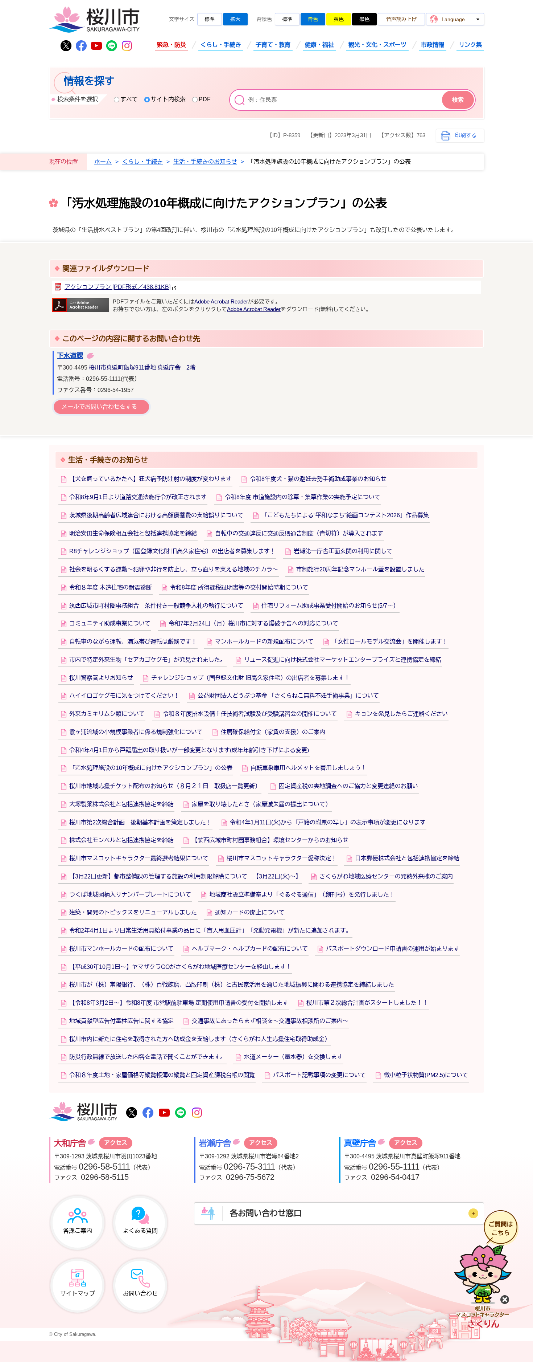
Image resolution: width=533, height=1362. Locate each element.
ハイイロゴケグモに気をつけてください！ (124, 696)
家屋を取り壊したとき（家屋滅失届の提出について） (261, 804)
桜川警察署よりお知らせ (101, 678)
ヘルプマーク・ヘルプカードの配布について (250, 949)
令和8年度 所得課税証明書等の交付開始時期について (239, 587)
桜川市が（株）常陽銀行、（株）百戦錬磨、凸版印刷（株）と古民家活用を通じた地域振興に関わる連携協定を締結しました (231, 985)
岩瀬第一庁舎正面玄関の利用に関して (343, 551)
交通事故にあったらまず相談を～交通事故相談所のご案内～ (270, 1021)
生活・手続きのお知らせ (205, 162)
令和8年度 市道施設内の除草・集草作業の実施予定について (302, 497)
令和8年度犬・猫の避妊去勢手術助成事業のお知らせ (318, 479)
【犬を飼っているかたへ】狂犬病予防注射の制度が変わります (150, 479)
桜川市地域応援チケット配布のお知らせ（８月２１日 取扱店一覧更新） (165, 786)
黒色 (364, 19)
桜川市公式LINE (111, 45)
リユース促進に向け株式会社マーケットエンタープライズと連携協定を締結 (342, 660)
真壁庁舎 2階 (176, 367)
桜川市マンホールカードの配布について (121, 949)
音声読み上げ (401, 19)
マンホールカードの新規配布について (264, 642)
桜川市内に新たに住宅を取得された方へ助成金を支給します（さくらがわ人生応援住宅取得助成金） (199, 1039)
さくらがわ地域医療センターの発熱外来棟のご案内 (386, 876)
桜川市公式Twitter (66, 45)
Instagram (126, 45)
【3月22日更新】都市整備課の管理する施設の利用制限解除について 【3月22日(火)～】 (185, 876)
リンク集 (470, 45)
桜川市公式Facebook (81, 45)
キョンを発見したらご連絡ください (401, 714)
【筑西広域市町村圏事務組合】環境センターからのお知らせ (270, 840)
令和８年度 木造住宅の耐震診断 (110, 587)
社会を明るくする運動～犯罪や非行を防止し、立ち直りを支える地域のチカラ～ (173, 569)
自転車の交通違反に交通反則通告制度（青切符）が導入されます (299, 533)
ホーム (103, 162)
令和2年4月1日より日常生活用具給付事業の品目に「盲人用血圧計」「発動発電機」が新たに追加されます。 (210, 930)
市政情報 (432, 45)
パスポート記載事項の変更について (319, 1075)
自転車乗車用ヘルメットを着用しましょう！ (309, 768)
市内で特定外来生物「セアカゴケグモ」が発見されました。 (147, 660)
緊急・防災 (171, 45)
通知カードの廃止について (250, 912)
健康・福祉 (319, 45)
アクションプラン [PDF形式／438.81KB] (117, 287)
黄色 (339, 19)
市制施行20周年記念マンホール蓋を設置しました (360, 569)
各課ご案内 (77, 1231)
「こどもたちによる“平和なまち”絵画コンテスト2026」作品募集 (345, 515)
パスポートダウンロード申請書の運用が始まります (392, 949)
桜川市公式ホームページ (94, 20)
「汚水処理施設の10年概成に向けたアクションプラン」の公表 (150, 768)
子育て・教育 (273, 45)
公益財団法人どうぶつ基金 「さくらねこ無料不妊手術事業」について (288, 696)
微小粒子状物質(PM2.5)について (426, 1075)
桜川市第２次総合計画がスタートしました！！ (367, 1003)
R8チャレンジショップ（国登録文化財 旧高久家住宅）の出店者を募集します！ (172, 551)
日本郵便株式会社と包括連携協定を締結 (407, 858)
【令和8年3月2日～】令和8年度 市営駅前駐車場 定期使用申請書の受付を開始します (178, 1003)
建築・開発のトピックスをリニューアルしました (133, 912)
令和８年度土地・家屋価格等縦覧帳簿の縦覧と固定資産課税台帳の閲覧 (162, 1075)
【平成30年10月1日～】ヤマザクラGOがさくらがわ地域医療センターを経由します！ (180, 967)
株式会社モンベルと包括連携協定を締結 (121, 840)
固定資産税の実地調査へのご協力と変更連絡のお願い (348, 786)
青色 (313, 19)
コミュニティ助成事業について (109, 623)
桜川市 (83, 1112)
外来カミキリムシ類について (107, 714)
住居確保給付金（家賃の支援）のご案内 (273, 732)
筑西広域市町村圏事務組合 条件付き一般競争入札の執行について (156, 606)
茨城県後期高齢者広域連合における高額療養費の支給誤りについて (156, 515)
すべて (129, 99)
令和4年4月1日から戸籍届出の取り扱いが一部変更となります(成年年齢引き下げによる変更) (189, 750)
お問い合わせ (140, 1293)
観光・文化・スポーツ (377, 45)
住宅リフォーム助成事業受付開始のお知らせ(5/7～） (330, 606)
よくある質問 (140, 1231)
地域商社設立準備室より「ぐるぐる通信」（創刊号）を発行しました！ (302, 895)
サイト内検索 (168, 99)
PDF (205, 99)
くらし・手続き (221, 45)
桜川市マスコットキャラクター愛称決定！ (282, 858)
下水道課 (70, 355)
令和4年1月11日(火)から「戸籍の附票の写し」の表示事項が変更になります (328, 822)
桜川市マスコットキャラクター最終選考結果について (138, 858)
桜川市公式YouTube (96, 45)
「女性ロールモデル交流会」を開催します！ (390, 642)
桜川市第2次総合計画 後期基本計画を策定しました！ (140, 822)
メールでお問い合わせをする (99, 407)
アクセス (115, 1143)
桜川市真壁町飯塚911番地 (122, 367)
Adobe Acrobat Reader (221, 302)
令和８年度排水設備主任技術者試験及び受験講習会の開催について (250, 714)
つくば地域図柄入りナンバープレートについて (130, 895)
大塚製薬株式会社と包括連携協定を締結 (121, 804)
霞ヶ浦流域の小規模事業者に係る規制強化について (136, 732)
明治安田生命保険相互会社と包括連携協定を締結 (133, 533)
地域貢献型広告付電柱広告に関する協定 (121, 1021)
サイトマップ (77, 1293)
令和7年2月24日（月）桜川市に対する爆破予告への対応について (253, 623)
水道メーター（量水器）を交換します (293, 1057)
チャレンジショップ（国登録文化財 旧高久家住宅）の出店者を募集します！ (250, 678)
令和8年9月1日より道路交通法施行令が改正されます (138, 497)
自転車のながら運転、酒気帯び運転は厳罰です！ (133, 642)
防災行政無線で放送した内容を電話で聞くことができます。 (147, 1057)
